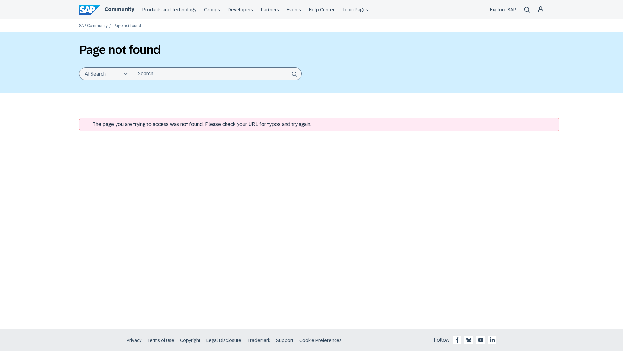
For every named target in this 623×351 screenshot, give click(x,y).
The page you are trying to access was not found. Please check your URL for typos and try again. (201, 124)
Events (294, 9)
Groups (212, 9)
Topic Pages (355, 9)
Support (285, 340)
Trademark (258, 340)
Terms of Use (160, 340)
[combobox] (216, 73)
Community (119, 9)
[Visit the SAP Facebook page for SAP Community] (457, 340)
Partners (270, 9)
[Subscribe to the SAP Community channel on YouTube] (480, 340)
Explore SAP (503, 9)
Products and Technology (169, 9)
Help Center (322, 9)
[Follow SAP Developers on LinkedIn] (492, 340)
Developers (240, 9)
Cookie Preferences (320, 340)
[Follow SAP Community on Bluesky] (468, 340)
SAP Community (93, 26)
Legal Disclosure (223, 340)
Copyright (190, 340)
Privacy (134, 340)
